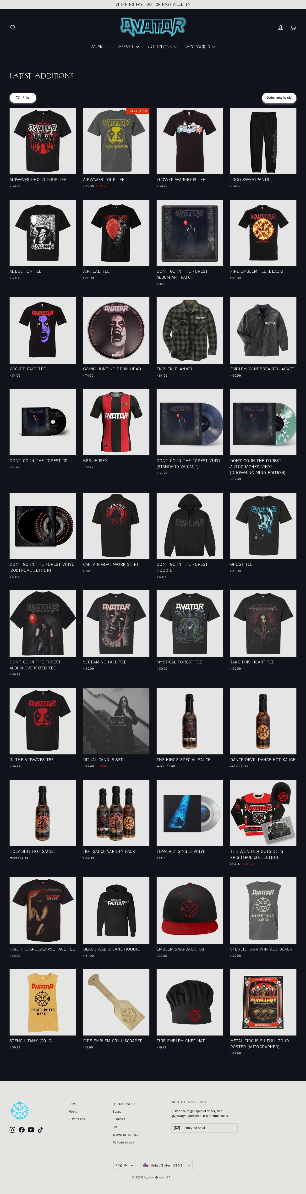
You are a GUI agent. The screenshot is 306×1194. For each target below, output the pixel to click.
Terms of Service (126, 1135)
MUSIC (98, 47)
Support (119, 1119)
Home (72, 1104)
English (121, 1165)
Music (72, 1111)
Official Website (126, 1104)
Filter (26, 97)
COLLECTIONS (160, 47)
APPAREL (126, 47)
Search (118, 1111)
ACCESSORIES (198, 47)
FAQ (116, 1127)
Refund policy (124, 1142)
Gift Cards (76, 1119)
